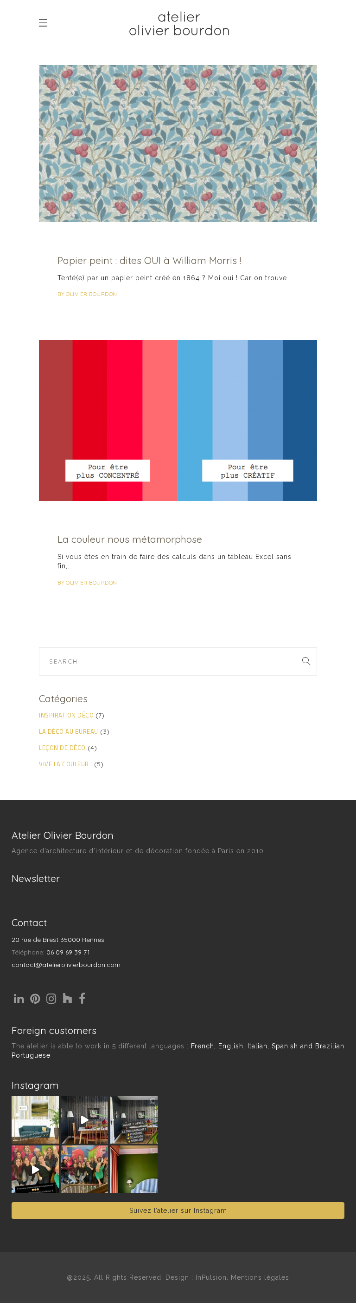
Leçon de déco (62, 747)
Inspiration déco (66, 715)
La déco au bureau (68, 731)
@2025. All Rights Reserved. (115, 1277)
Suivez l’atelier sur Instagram (178, 1210)
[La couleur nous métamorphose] (178, 420)
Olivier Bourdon (91, 293)
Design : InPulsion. (198, 1277)
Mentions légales (260, 1277)
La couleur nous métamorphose (129, 539)
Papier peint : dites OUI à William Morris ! (149, 260)
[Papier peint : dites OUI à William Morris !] (178, 143)
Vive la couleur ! (65, 764)
